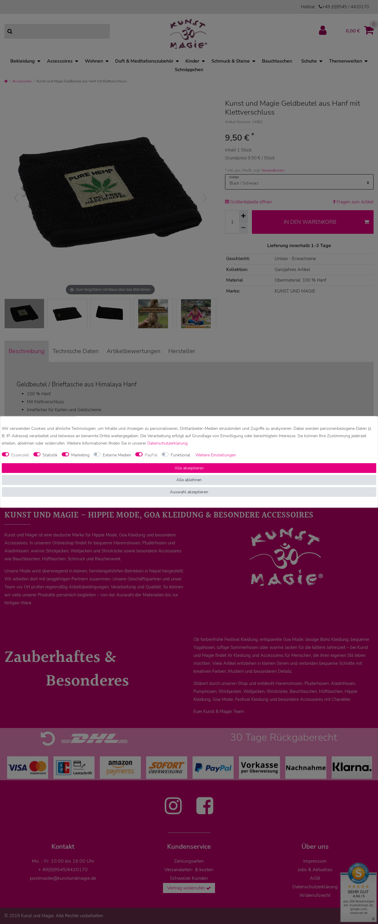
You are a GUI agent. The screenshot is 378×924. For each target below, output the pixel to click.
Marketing (80, 455)
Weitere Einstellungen (215, 455)
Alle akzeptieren (189, 468)
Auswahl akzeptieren (189, 492)
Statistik (50, 455)
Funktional (180, 455)
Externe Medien (117, 455)
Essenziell (20, 455)
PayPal (151, 455)
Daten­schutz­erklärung (167, 443)
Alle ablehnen (189, 480)
